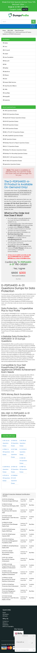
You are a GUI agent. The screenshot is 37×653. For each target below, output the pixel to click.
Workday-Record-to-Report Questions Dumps (16, 142)
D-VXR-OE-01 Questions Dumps (23, 460)
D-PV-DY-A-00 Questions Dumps (6, 478)
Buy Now (31, 505)
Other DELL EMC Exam (9, 436)
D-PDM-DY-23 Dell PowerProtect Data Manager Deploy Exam (10, 524)
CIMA (5, 89)
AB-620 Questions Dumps (11, 125)
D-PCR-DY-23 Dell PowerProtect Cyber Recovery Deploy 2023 (10, 517)
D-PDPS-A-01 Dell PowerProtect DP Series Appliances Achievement (8, 565)
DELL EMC (10, 30)
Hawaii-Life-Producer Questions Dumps (15, 117)
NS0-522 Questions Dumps (11, 114)
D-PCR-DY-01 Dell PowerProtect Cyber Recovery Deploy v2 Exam (10, 597)
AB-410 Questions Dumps (11, 121)
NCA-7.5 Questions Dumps (11, 146)
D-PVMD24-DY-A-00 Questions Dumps (14, 479)
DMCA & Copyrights (8, 626)
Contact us (6, 621)
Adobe (6, 43)
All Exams (5, 616)
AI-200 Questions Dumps (11, 128)
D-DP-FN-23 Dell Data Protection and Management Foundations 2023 (10, 540)
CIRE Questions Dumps (10, 110)
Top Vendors (6, 39)
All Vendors (6, 614)
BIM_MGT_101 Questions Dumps (13, 157)
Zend (5, 78)
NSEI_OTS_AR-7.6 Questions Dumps (14, 132)
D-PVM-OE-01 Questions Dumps (14, 469)
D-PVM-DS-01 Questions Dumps (14, 443)
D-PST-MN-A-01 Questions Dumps (14, 453)
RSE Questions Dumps (10, 139)
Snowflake (7, 93)
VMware (6, 75)
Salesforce (7, 71)
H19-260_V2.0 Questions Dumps (13, 160)
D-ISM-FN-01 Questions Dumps (6, 469)
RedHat (6, 68)
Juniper (6, 53)
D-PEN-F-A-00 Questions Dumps (6, 451)
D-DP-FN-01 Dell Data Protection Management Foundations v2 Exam (8, 591)
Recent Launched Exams (9, 107)
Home (4, 30)
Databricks (7, 100)
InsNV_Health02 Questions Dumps (13, 135)
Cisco (5, 46)
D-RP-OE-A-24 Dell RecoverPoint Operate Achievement (8, 559)
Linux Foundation (8, 57)
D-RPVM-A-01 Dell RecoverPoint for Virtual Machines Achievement (8, 579)
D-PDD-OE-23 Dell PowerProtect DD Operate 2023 (9, 510)
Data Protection (19, 30)
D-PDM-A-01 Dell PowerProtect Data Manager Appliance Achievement (10, 572)
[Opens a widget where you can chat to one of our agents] (25, 643)
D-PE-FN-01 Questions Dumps (23, 443)
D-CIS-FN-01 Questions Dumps (23, 451)
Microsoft (6, 60)
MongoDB (7, 96)
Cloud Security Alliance (10, 85)
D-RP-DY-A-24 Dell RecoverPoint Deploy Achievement (8, 552)
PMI (5, 64)
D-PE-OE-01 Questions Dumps (6, 443)
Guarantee (5, 624)
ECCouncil (7, 50)
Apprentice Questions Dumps (12, 164)
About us (5, 623)
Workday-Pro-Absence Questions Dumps (15, 150)
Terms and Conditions (18, 276)
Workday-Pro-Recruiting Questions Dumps (15, 153)
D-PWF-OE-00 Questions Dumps (23, 469)
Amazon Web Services (10, 82)
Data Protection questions (26, 351)
